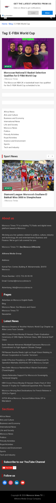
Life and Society (11, 125)
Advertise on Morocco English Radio (17, 300)
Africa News (9, 112)
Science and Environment (15, 141)
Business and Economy (14, 118)
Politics (7, 131)
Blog (4, 303)
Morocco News (10, 128)
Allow (47, 12)
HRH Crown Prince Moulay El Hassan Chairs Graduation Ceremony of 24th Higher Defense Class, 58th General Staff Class (27, 337)
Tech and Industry (11, 147)
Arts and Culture (11, 115)
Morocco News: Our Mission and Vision (19, 307)
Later (33, 12)
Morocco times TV (34, 495)
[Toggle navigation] (5, 18)
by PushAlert (8, 16)
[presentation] (48, 156)
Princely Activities (11, 134)
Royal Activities (10, 138)
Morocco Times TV (10, 310)
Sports (8, 66)
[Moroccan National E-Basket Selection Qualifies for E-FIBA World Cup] (28, 53)
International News (12, 121)
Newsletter (6, 314)
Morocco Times (11, 79)
